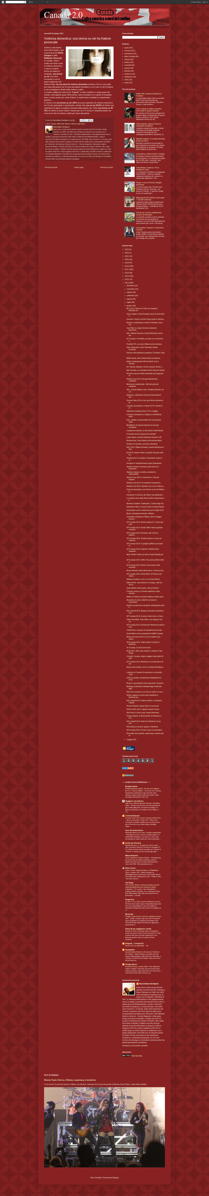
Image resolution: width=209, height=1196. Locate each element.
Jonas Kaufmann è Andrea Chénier (137, 858)
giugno (130, 306)
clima (126, 80)
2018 (127, 266)
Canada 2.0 (63, 14)
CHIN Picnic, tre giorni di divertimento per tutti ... (145, 630)
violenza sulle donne (78, 124)
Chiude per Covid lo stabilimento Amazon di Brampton (148, 214)
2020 (127, 259)
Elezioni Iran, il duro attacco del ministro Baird (144, 441)
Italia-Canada (129, 56)
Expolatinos (130, 950)
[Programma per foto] (128, 769)
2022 (127, 253)
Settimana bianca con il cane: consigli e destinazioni (143, 832)
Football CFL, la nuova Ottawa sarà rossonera (144, 344)
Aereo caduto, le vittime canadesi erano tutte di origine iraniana (149, 110)
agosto (130, 299)
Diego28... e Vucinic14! (134, 944)
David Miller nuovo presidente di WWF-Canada (145, 634)
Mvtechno (129, 914)
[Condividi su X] (86, 120)
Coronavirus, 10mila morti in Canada (150, 154)
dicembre (130, 286)
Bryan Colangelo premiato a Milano (140, 514)
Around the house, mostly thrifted (136, 966)
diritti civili (60, 124)
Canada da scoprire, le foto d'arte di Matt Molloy (145, 431)
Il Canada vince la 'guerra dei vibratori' (141, 434)
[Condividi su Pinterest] (91, 120)
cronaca (53, 124)
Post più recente (51, 167)
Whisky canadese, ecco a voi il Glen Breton (143, 579)
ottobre (130, 292)
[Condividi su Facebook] (89, 120)
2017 (127, 269)
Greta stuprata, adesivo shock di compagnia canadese (148, 125)
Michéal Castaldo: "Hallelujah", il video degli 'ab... (146, 504)
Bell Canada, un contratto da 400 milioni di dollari (146, 370)
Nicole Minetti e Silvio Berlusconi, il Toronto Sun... (146, 571)
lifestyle (127, 71)
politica (127, 62)
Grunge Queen (131, 964)
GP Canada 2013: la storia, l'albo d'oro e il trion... (145, 616)
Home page (78, 167)
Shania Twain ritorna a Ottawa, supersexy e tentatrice (70, 1080)
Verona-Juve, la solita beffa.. (135, 946)
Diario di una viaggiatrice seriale (138, 929)
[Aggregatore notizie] (128, 776)
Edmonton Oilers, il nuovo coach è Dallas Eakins (145, 507)
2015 (127, 276)
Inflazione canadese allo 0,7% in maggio (142, 411)
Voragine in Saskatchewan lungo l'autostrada (144, 463)
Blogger (116, 1178)
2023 (127, 249)
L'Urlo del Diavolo (132, 816)
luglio (129, 302)
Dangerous (129, 900)
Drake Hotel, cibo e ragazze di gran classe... (144, 709)
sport (126, 48)
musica (127, 68)
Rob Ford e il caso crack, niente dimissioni (143, 713)
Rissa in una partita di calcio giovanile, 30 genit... (145, 683)
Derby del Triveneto (133, 843)
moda (126, 83)
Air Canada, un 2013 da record (138, 648)
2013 (127, 283)
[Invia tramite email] (81, 120)
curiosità (127, 65)
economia (128, 54)
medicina (128, 74)
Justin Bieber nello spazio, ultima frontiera (143, 588)
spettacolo (128, 77)
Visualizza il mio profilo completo (135, 1046)
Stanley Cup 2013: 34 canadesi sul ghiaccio (144, 483)
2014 (127, 279)
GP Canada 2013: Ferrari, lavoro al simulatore (144, 730)
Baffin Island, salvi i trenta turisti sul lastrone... (144, 358)
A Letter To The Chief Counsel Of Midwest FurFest (143, 902)
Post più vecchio (106, 167)
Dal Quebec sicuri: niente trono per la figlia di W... (145, 510)
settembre (131, 296)
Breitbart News (131, 786)
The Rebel (129, 883)
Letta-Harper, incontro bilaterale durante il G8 (144, 437)
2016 (127, 273)
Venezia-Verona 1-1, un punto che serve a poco (142, 845)
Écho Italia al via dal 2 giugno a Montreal (142, 727)
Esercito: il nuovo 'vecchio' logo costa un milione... (146, 319)
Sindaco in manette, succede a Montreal (142, 444)
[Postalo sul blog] (83, 120)
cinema (127, 59)
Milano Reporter (131, 856)
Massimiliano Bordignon (149, 984)
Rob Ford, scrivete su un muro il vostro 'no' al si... (145, 692)
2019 (127, 263)
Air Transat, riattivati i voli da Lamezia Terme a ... (145, 367)
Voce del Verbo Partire (134, 830)
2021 (127, 256)
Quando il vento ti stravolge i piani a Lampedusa (142, 931)
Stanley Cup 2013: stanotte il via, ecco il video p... (146, 486)
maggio (130, 740)
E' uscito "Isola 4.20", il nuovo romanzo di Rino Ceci (143, 818)
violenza (67, 124)
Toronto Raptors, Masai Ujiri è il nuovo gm (143, 706)
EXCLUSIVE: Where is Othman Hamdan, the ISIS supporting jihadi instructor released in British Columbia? (142, 887)
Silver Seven (130, 868)
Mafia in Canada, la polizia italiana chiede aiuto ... (146, 597)
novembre (131, 289)
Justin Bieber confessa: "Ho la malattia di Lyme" (147, 169)
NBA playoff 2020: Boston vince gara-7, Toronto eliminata (150, 199)
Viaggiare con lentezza (134, 801)
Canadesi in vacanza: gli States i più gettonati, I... (145, 495)
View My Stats (136, 1056)
